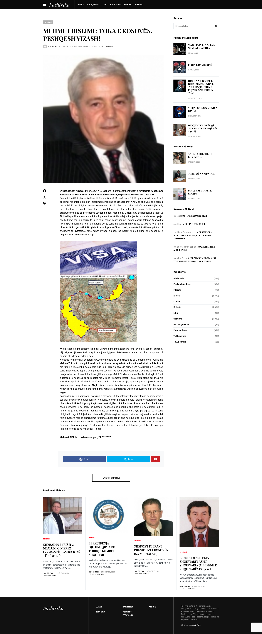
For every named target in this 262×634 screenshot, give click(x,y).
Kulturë (177, 307)
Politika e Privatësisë (128, 613)
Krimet (176, 301)
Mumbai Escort (180, 258)
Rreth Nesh (128, 607)
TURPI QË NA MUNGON (201, 173)
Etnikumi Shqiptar (182, 284)
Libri (175, 313)
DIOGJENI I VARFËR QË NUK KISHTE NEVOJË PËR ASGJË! (203, 128)
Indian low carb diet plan (184, 247)
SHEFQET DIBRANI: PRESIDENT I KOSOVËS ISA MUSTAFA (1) (151, 550)
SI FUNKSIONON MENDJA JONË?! (202, 109)
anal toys (177, 224)
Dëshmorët (178, 278)
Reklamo (100, 612)
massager (178, 216)
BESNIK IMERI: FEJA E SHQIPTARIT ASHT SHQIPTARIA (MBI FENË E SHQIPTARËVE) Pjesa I (198, 563)
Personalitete (180, 330)
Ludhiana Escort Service (184, 232)
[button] (44, 4)
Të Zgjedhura (179, 342)
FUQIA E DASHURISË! (200, 64)
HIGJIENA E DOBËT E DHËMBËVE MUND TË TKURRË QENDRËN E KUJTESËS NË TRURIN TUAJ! (200, 87)
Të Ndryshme (179, 336)
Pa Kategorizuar (181, 324)
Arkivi (99, 607)
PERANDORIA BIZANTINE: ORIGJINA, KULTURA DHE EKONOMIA (193, 235)
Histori (176, 296)
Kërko (216, 26)
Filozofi (177, 290)
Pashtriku (53, 608)
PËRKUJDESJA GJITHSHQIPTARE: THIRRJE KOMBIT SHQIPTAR (102, 549)
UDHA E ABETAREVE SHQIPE (200, 192)
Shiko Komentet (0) (111, 478)
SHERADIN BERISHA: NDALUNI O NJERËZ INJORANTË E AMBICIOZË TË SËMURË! (61, 550)
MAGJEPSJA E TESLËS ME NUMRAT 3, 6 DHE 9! (202, 46)
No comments (107, 46)
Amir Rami (196, 625)
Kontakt (152, 607)
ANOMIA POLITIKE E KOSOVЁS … (200, 155)
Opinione (48, 22)
